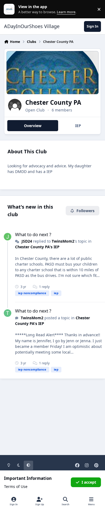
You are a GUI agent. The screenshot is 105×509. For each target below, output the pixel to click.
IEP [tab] (78, 125)
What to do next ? (33, 234)
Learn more (10, 9)
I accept (89, 482)
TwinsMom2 (63, 241)
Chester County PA (53, 102)
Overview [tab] (32, 125)
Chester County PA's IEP (37, 246)
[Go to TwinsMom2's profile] (7, 313)
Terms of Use (15, 486)
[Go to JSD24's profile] (7, 236)
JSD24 (27, 241)
